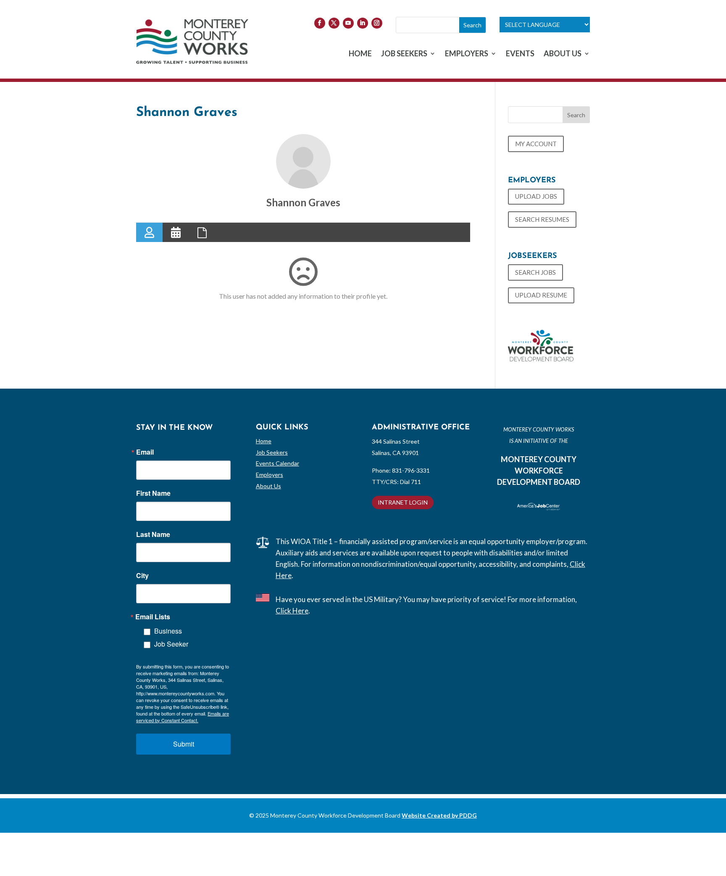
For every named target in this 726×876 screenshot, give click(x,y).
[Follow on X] (334, 23)
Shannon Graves (303, 202)
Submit (183, 744)
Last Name (153, 534)
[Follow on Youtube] (348, 23)
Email (145, 452)
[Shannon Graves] (303, 161)
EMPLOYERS (466, 54)
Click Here (292, 610)
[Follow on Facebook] (319, 23)
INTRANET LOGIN (403, 502)
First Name (153, 493)
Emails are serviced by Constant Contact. (182, 716)
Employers (269, 474)
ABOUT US (562, 54)
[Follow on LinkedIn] (362, 23)
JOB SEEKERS (404, 54)
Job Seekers (272, 452)
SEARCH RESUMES (542, 219)
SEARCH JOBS (535, 272)
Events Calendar (277, 463)
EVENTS (520, 54)
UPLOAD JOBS (536, 196)
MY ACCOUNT (536, 143)
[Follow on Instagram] (376, 23)
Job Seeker (171, 644)
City (142, 575)
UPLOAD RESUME (541, 295)
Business (168, 631)
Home (263, 441)
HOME (360, 54)
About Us (268, 485)
